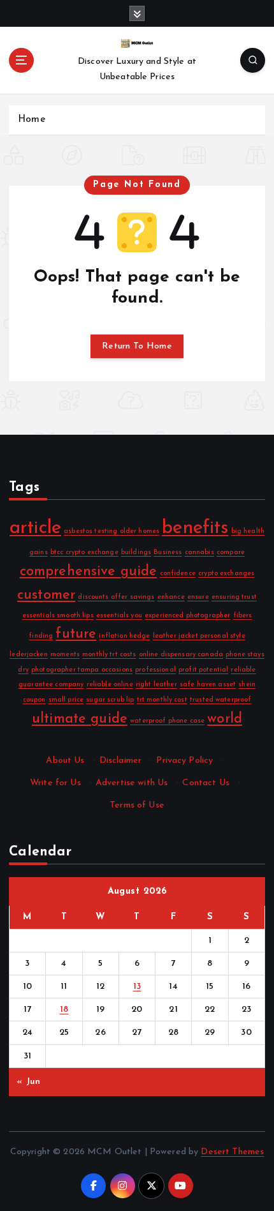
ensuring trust (234, 597)
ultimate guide (79, 719)
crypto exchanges (226, 573)
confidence (178, 573)
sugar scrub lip (110, 699)
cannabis (199, 552)
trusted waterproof (221, 699)
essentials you (119, 615)
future (75, 634)
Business (168, 552)
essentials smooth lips (58, 615)
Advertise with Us (132, 783)
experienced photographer (187, 615)
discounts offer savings (116, 597)
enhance (171, 597)
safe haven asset (208, 684)
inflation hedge (124, 636)
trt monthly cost (162, 699)
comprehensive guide (88, 571)
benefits (195, 528)
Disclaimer (120, 760)
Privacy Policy (184, 760)
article (35, 528)
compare (231, 552)
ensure (198, 597)
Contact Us (205, 783)
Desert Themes (232, 1152)
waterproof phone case (167, 721)
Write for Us (55, 783)
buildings (136, 552)
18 (64, 1009)
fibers (242, 615)
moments (65, 654)
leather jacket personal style (199, 636)
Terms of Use (137, 805)
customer (46, 595)
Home (31, 119)
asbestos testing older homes (111, 531)
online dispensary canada (181, 654)
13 (137, 986)
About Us (65, 760)
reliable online (110, 684)
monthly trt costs (109, 654)
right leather (156, 684)
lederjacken (29, 654)
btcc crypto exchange (84, 552)
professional (155, 669)
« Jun (28, 1082)
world (224, 719)
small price (66, 699)
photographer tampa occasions (82, 669)
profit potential (203, 669)
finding (41, 636)
